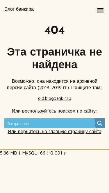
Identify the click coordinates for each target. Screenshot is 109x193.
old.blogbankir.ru (54, 98)
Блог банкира (19, 9)
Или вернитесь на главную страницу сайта (54, 131)
